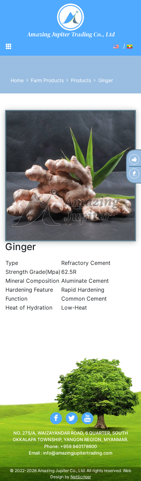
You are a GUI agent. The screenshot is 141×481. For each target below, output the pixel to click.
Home (17, 80)
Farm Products (47, 80)
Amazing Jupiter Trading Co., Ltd (71, 34)
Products (81, 80)
